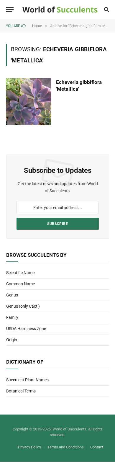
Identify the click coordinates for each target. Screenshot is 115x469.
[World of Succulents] (60, 10)
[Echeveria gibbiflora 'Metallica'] (28, 101)
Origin (11, 339)
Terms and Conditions (65, 447)
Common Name (20, 283)
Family (12, 317)
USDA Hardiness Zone (26, 328)
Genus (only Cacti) (23, 306)
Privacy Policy (29, 447)
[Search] (106, 9)
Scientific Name (20, 272)
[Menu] (10, 9)
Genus (12, 295)
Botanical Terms (21, 391)
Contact (96, 447)
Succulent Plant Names (27, 379)
